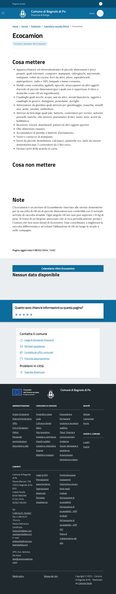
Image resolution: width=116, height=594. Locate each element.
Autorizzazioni (66, 455)
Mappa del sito (51, 576)
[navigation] (3, 13)
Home (15, 26)
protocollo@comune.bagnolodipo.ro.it (22, 543)
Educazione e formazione (66, 416)
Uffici (14, 423)
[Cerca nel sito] (100, 13)
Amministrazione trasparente (68, 477)
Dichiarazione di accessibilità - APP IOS (68, 525)
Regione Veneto (18, 3)
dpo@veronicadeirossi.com (22, 560)
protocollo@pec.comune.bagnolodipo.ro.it (22, 532)
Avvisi (86, 423)
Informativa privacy (69, 484)
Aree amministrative (22, 418)
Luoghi (86, 442)
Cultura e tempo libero (43, 425)
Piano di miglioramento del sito (68, 538)
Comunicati (88, 418)
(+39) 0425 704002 (21, 513)
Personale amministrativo (19, 439)
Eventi (86, 446)
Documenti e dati (20, 446)
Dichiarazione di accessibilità (67, 500)
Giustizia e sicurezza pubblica (69, 425)
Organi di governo (20, 414)
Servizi (24, 26)
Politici (15, 432)
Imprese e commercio (46, 437)
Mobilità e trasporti (45, 455)
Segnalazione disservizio (42, 491)
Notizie (86, 414)
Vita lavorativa (43, 432)
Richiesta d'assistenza (42, 500)
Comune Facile (85, 583)
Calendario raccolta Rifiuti (56, 26)
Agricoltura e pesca (69, 459)
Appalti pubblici (43, 441)
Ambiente (36, 26)
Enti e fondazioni (20, 427)
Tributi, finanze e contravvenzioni (67, 435)
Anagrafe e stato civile (44, 416)
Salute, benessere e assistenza (69, 448)
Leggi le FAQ (42, 475)
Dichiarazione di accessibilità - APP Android (68, 511)
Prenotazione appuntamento (43, 482)
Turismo (39, 450)
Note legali (65, 488)
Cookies (63, 493)
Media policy (18, 576)
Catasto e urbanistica (46, 446)
